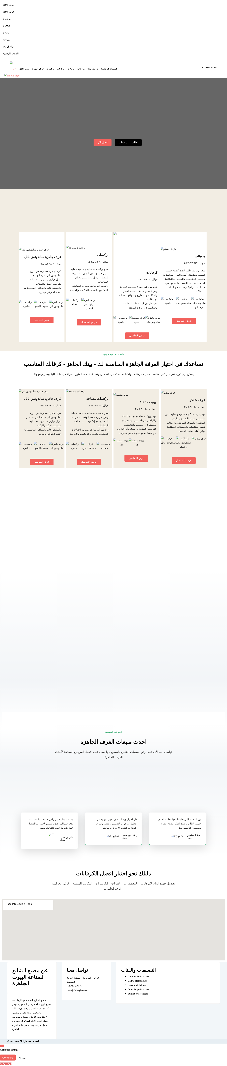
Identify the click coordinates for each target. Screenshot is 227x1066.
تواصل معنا (8, 46)
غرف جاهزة (8, 11)
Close (22, 1058)
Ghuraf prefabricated (137, 981)
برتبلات (6, 32)
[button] (22, 304)
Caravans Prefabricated (138, 976)
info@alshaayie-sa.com (78, 990)
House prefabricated (137, 985)
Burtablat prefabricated (138, 989)
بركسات (7, 18)
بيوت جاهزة (8, 4)
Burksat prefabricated (138, 994)
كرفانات (6, 25)
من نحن (6, 39)
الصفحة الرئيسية (11, 53)
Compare (7, 1057)
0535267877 (211, 67)
